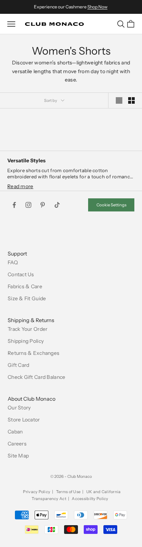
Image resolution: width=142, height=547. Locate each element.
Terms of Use (68, 491)
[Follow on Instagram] (28, 205)
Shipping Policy (26, 341)
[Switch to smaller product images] (131, 100)
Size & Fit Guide (27, 298)
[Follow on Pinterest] (42, 205)
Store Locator (24, 419)
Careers (17, 443)
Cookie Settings (111, 204)
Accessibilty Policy (90, 498)
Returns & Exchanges (33, 353)
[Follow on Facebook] (14, 205)
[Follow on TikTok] (57, 205)
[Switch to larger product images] (119, 100)
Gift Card (18, 365)
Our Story (19, 407)
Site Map (18, 455)
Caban (15, 431)
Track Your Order (27, 329)
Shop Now (97, 6)
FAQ (13, 262)
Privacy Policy (36, 491)
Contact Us (21, 274)
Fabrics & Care (25, 286)
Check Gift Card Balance (36, 377)
